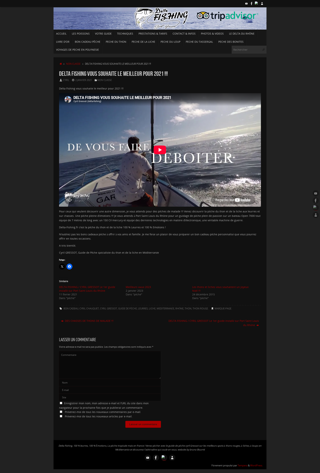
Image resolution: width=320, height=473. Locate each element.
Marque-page (223, 308)
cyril (66, 80)
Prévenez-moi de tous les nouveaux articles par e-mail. (98, 416)
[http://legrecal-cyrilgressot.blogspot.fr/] (262, 3)
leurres (143, 308)
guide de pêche (127, 308)
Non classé (73, 63)
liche (152, 308)
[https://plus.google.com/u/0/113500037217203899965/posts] (256, 3)
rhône (179, 308)
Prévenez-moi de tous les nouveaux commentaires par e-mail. (103, 412)
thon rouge (200, 308)
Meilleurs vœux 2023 (138, 287)
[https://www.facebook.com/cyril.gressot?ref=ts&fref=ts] (251, 3)
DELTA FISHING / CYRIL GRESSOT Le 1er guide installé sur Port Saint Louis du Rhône (87, 288)
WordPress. (256, 465)
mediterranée (165, 308)
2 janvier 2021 (83, 80)
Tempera (242, 465)
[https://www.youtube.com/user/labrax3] (246, 3)
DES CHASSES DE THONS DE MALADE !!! (89, 321)
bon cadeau (71, 308)
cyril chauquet (89, 308)
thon (188, 308)
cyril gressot (108, 308)
